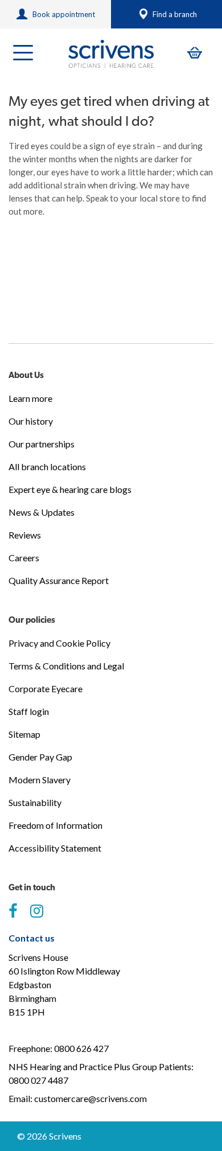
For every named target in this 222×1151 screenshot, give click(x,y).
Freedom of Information (55, 825)
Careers (24, 557)
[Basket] (194, 53)
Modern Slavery (40, 779)
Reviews (25, 534)
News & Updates (42, 512)
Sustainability (35, 802)
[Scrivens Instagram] (36, 911)
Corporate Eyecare (46, 688)
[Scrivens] (111, 54)
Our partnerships (42, 443)
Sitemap (24, 734)
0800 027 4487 (38, 1080)
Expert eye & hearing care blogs (70, 489)
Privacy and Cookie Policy (59, 643)
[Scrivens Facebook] (13, 911)
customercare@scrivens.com (90, 1098)
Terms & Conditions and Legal (66, 665)
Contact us (32, 937)
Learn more (30, 398)
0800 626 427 (81, 1048)
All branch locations (47, 466)
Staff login (29, 711)
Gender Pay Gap (40, 756)
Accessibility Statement (55, 847)
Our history (31, 421)
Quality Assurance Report (59, 580)
